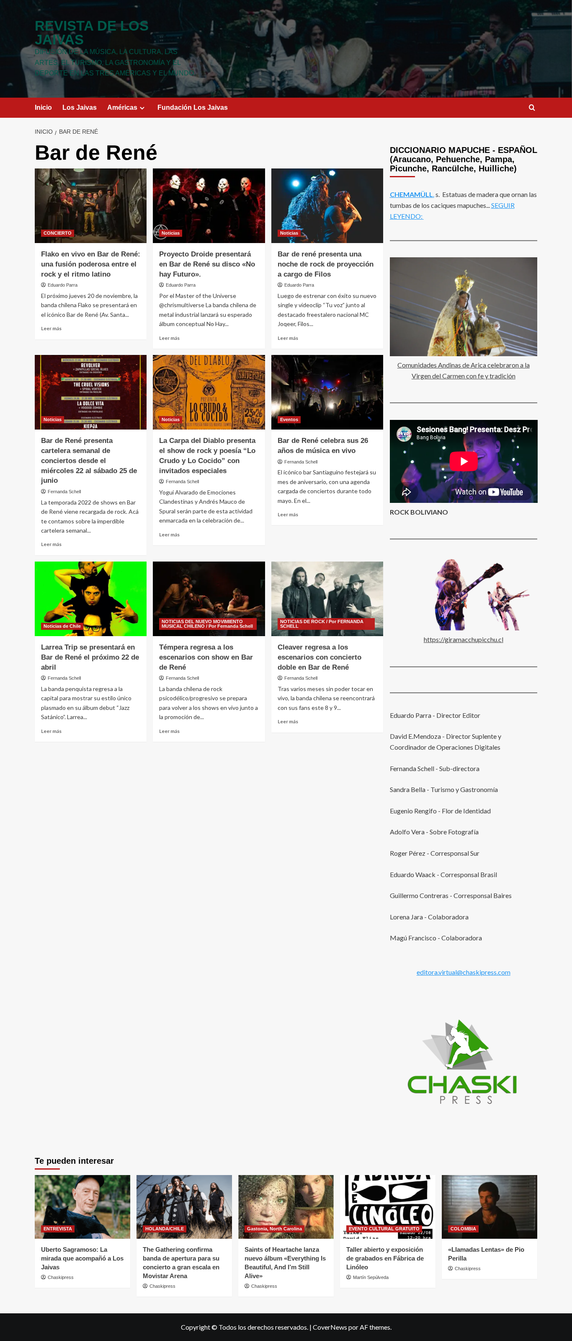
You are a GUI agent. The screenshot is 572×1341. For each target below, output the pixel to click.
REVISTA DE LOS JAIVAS (92, 32)
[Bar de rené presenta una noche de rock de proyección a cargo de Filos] (327, 205)
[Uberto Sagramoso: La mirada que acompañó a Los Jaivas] (82, 1207)
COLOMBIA (463, 1228)
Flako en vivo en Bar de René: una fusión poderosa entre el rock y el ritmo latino (90, 264)
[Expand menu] (142, 107)
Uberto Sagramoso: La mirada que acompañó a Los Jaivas (82, 1258)
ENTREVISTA (58, 1228)
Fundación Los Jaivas (192, 107)
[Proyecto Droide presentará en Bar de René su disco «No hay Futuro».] (209, 205)
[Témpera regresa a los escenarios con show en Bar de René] (209, 599)
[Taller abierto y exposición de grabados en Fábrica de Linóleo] (387, 1207)
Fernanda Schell (64, 491)
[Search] (532, 108)
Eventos (289, 419)
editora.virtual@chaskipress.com (463, 972)
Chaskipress (61, 1277)
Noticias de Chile (62, 626)
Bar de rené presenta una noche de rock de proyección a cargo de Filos (326, 264)
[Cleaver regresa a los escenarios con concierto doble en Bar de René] (327, 599)
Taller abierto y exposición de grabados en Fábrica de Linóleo (385, 1258)
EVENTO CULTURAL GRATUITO (384, 1228)
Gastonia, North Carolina (274, 1228)
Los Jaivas (79, 107)
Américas (122, 107)
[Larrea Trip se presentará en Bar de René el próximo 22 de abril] (91, 599)
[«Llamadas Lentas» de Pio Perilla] (489, 1207)
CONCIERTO (58, 233)
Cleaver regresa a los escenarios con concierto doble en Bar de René (319, 657)
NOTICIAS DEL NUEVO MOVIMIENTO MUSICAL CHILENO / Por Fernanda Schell (207, 624)
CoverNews (330, 1327)
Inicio (43, 107)
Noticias (171, 233)
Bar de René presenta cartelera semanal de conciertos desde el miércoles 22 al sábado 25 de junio (89, 460)
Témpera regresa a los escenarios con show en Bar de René (206, 657)
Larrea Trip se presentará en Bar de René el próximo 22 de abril (90, 657)
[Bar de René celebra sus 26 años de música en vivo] (327, 392)
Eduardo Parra (62, 284)
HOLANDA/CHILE (164, 1228)
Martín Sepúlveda (371, 1277)
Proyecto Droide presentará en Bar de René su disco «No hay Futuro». (207, 264)
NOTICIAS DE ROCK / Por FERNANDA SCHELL (321, 624)
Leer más (51, 328)
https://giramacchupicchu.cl (463, 639)
